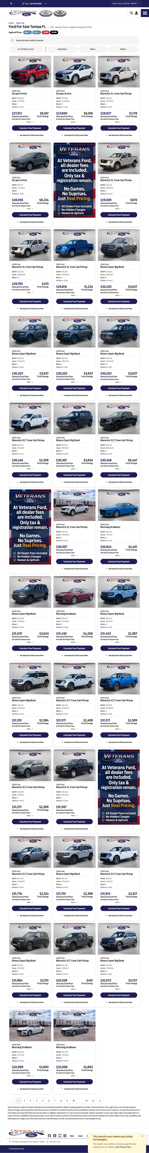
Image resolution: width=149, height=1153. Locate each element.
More (29, 122)
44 (93, 1101)
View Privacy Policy (123, 1147)
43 (86, 1101)
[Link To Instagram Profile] (65, 1135)
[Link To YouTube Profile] (60, 1135)
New (72, 1136)
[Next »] (100, 1101)
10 (73, 1101)
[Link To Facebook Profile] (49, 1135)
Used (80, 1136)
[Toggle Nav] (145, 13)
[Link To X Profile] (54, 1135)
